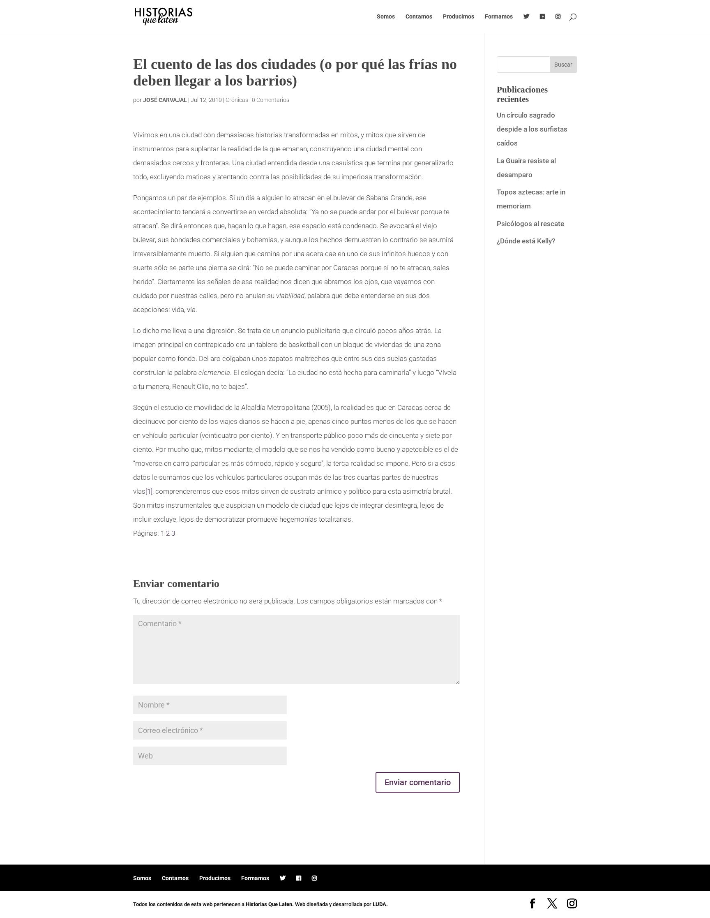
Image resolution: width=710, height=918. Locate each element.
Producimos (458, 17)
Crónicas (237, 100)
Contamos (419, 17)
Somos (386, 17)
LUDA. (380, 904)
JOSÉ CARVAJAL (165, 100)
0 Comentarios (270, 100)
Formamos (499, 17)
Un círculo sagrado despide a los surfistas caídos (532, 129)
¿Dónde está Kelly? (526, 241)
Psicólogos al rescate (530, 224)
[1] (148, 491)
